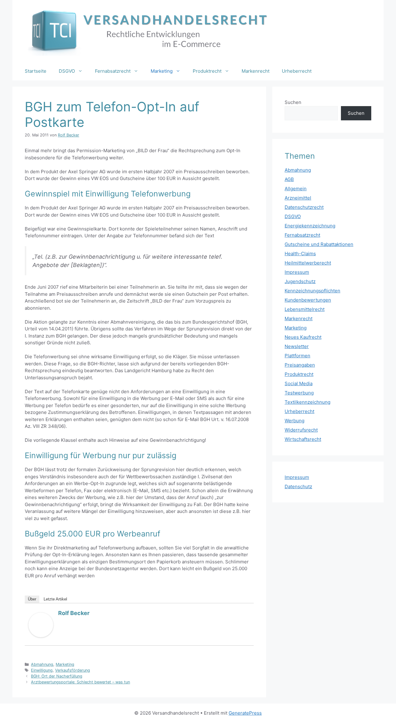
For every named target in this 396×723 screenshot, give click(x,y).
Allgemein (296, 189)
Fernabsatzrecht (113, 71)
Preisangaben (300, 365)
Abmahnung (42, 664)
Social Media (298, 383)
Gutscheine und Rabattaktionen (319, 244)
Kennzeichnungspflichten (312, 291)
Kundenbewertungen (308, 300)
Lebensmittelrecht (305, 309)
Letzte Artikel (55, 599)
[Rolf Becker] (40, 636)
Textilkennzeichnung (307, 402)
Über (32, 599)
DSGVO (67, 71)
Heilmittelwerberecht (308, 263)
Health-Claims (300, 253)
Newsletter (297, 346)
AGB (289, 179)
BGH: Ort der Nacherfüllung (56, 676)
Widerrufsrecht (301, 430)
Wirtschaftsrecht (303, 439)
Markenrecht (255, 71)
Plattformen (297, 356)
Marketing (162, 71)
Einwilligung (42, 670)
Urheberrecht (297, 71)
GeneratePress (245, 713)
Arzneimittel (298, 198)
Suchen (293, 102)
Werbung (294, 421)
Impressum (297, 272)
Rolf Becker (73, 613)
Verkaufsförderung (72, 670)
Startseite (35, 71)
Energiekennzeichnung (310, 226)
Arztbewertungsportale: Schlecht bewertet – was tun (80, 682)
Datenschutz (298, 486)
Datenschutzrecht (304, 207)
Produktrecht (207, 71)
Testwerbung (299, 393)
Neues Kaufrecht (303, 337)
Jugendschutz (300, 281)
